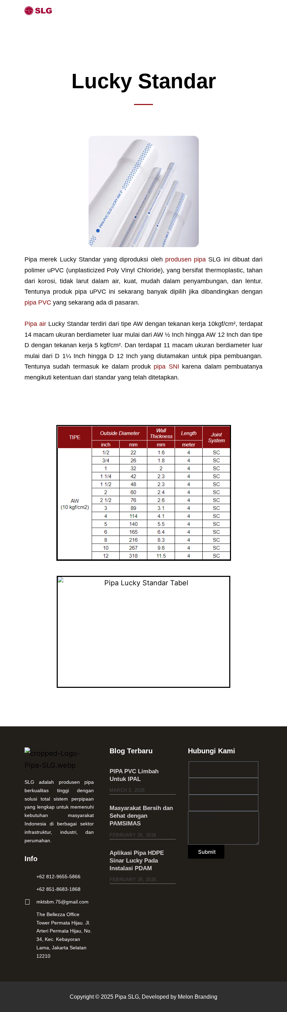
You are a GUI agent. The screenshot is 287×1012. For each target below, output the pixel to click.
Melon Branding (197, 997)
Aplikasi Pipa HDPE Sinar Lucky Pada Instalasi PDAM (137, 861)
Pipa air (35, 323)
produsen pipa (185, 259)
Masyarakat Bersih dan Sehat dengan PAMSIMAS (141, 816)
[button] (254, 10)
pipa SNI (166, 366)
